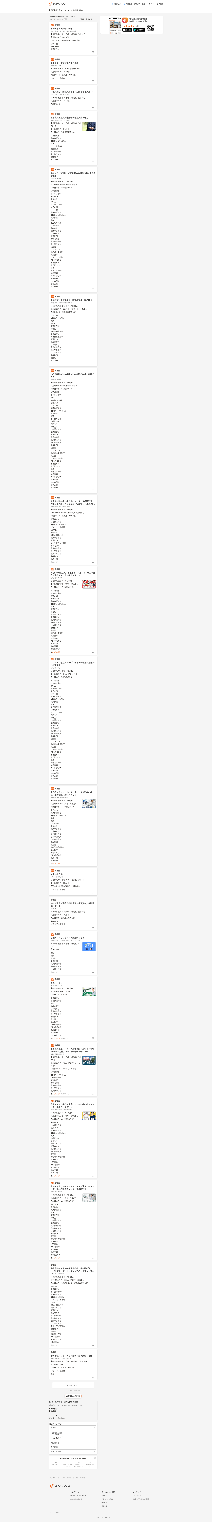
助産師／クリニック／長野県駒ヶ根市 (67, 938)
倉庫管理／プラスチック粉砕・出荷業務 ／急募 (72, 1356)
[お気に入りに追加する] (93, 52)
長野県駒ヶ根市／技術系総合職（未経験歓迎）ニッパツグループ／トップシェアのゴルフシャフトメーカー (72, 1271)
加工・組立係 (56, 874)
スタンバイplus (137, 1495)
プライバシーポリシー (108, 1499)
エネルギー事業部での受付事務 (64, 63)
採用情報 (104, 1506)
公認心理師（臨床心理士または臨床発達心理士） (72, 92)
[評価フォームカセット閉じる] (95, 1458)
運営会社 (104, 1502)
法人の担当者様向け (76, 1499)
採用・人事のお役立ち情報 (141, 1499)
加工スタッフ (56, 983)
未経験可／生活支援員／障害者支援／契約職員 (71, 300)
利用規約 (104, 1495)
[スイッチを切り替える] (65, 19)
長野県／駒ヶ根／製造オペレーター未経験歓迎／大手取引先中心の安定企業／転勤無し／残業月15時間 (73, 504)
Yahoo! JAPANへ (55, 1513)
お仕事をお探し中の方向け (78, 1495)
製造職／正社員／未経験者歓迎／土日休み (69, 118)
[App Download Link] (127, 30)
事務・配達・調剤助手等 (61, 28)
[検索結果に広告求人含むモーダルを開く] (54, 19)
